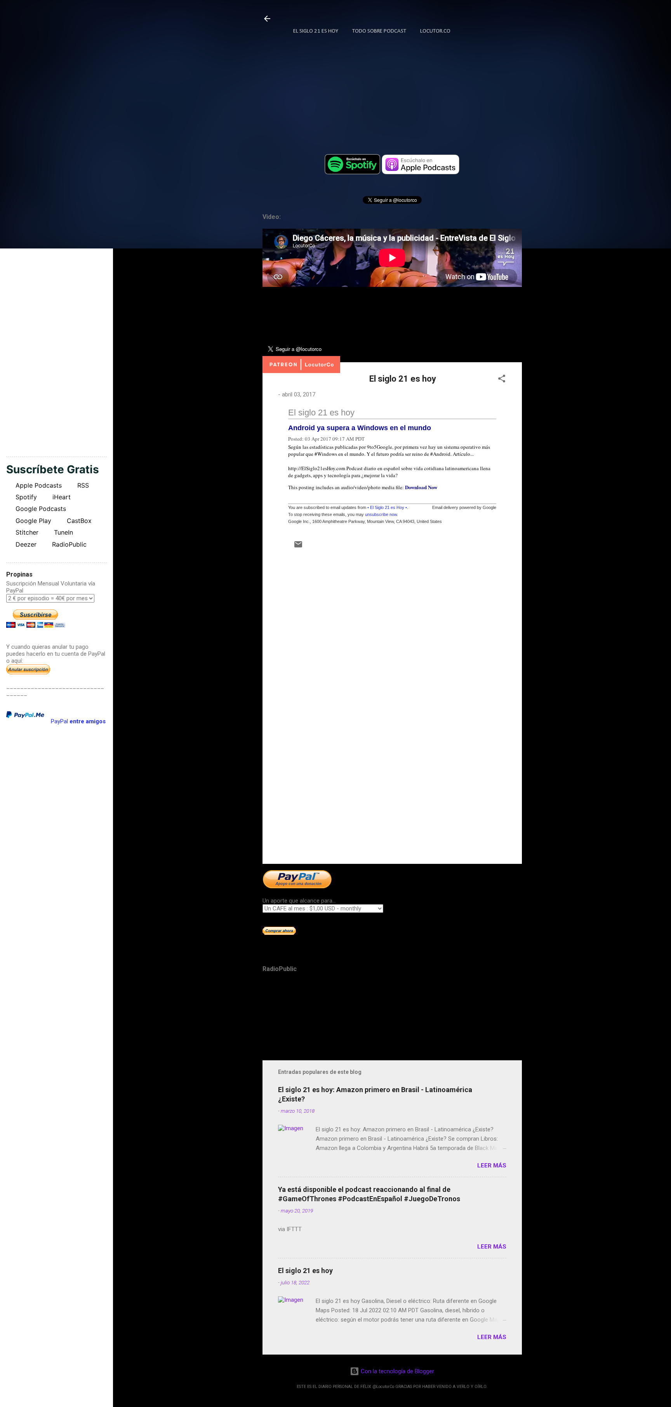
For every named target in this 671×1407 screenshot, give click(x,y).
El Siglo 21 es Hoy (315, 31)
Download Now (421, 487)
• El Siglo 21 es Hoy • (387, 507)
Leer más (491, 1165)
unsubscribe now (381, 514)
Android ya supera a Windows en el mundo (359, 428)
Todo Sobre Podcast (379, 31)
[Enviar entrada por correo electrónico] (298, 547)
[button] (501, 380)
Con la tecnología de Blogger (396, 1371)
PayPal (78, 721)
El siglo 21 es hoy (321, 412)
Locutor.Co (435, 31)
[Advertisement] (392, 791)
